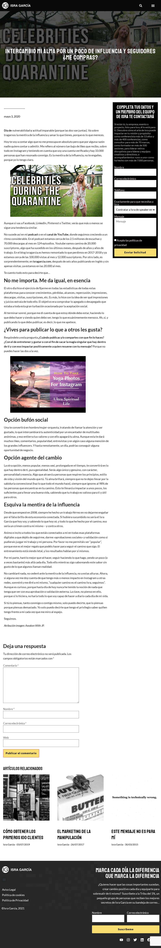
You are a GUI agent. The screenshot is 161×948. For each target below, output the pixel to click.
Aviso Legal (9, 889)
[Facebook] (149, 939)
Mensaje (119, 216)
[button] (140, 5)
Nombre (119, 167)
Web (6, 737)
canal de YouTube (58, 234)
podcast (33, 234)
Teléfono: (119, 190)
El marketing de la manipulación (74, 834)
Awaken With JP (34, 625)
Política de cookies (13, 895)
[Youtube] (121, 939)
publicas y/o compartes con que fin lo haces (76, 337)
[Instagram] (128, 939)
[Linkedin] (142, 939)
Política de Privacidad (15, 900)
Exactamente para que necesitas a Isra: (133, 203)
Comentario (11, 665)
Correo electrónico (125, 178)
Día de (8, 130)
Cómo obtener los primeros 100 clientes (23, 834)
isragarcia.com (42, 261)
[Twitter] (135, 939)
